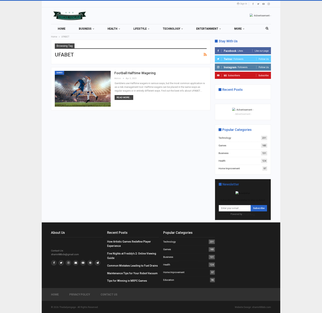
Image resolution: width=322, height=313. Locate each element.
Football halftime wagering (135, 73)
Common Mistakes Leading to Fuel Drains (132, 265)
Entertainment (207, 28)
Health (112, 28)
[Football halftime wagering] (83, 89)
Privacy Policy (79, 294)
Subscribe (259, 208)
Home (61, 28)
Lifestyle (140, 28)
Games (59, 73)
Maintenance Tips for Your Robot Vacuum (132, 273)
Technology (171, 28)
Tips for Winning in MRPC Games (127, 280)
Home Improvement (229, 168)
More (238, 28)
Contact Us (109, 294)
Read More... (124, 97)
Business (85, 28)
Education (168, 280)
